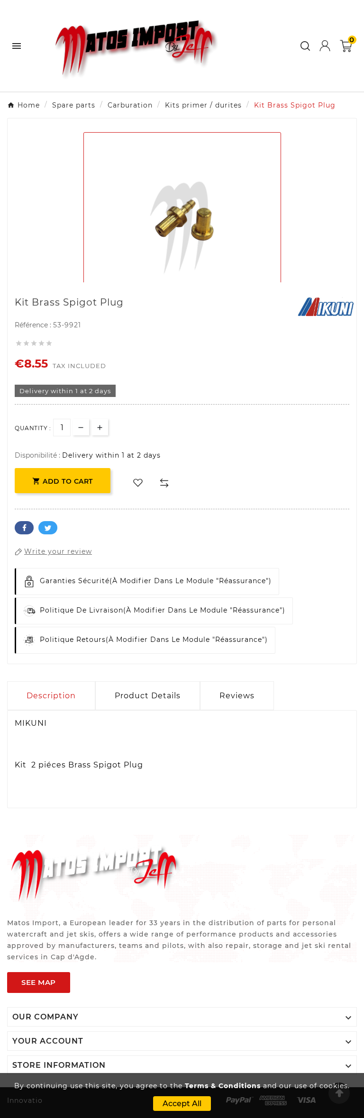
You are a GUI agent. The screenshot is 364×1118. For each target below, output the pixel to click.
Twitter (47, 527)
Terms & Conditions (223, 1086)
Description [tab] (51, 695)
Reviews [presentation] (237, 695)
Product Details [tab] (148, 695)
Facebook (24, 527)
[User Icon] (324, 45)
